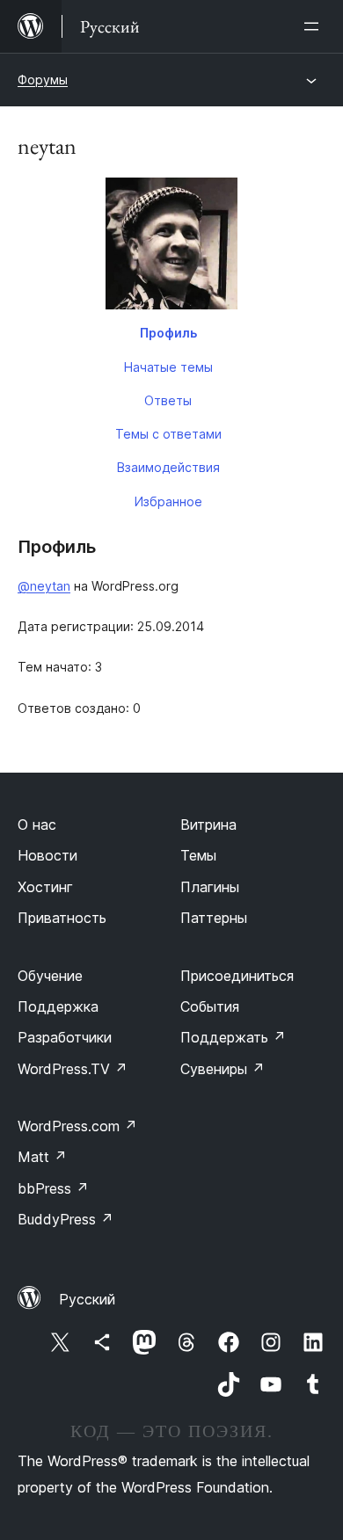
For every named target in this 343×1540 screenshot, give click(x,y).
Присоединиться (237, 975)
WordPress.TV (73, 1069)
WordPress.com (77, 1126)
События (209, 1006)
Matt (42, 1157)
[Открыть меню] (315, 26)
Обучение (50, 975)
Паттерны (213, 917)
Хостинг (45, 887)
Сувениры (222, 1069)
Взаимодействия (168, 467)
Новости (47, 855)
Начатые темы (168, 367)
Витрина (208, 824)
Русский (87, 1299)
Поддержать (233, 1037)
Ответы (168, 400)
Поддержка (58, 1006)
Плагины (209, 887)
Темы (198, 855)
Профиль (168, 332)
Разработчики (65, 1037)
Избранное (168, 501)
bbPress (53, 1188)
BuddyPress (65, 1219)
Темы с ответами (168, 433)
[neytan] (171, 247)
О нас (37, 824)
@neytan (44, 585)
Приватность (62, 917)
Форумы (43, 79)
